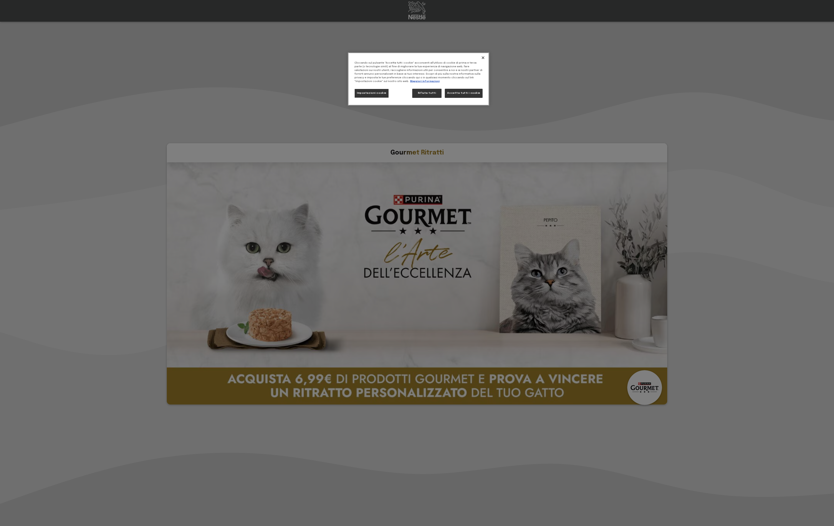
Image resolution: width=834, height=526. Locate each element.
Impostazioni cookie (371, 93)
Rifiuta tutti (427, 93)
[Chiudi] (483, 57)
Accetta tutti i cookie (463, 93)
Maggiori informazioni (425, 81)
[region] (418, 79)
